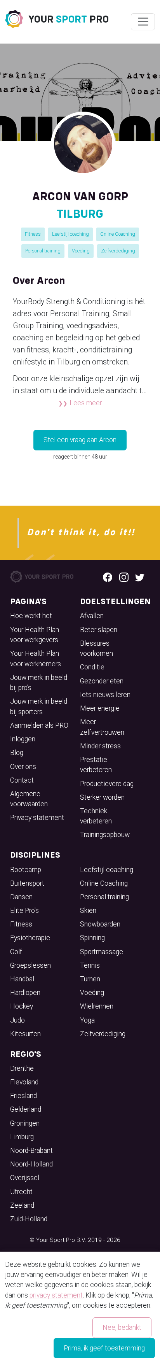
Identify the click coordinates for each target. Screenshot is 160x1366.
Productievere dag (107, 784)
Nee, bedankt (122, 1327)
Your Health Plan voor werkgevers (34, 635)
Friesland (23, 1096)
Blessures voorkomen (96, 648)
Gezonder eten (101, 681)
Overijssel (24, 1178)
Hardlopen (25, 992)
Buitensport (27, 883)
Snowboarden (100, 924)
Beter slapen (98, 630)
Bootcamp (25, 870)
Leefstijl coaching (70, 234)
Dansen (21, 897)
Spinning (92, 938)
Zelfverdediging (118, 251)
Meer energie (100, 708)
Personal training (43, 251)
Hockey (21, 1006)
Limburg (22, 1137)
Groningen (25, 1123)
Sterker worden (102, 797)
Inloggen (22, 739)
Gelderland (25, 1109)
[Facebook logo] (107, 577)
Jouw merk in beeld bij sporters (38, 706)
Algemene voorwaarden (29, 799)
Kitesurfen (25, 1034)
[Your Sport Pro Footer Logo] (42, 576)
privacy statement (56, 1295)
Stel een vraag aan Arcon (80, 440)
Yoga (87, 1020)
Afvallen (92, 616)
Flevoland (24, 1082)
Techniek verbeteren (96, 816)
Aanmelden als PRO (39, 725)
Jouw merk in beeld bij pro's (38, 683)
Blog (16, 753)
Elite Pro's (24, 910)
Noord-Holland (31, 1164)
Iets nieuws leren (105, 695)
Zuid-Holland (28, 1219)
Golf (16, 952)
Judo (17, 1020)
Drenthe (22, 1068)
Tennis (90, 965)
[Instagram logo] (124, 577)
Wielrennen (96, 1006)
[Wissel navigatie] (143, 21)
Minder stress (100, 746)
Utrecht (21, 1192)
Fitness (33, 234)
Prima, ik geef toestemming (104, 1348)
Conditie (92, 667)
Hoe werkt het (31, 616)
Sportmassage (101, 952)
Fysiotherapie (30, 938)
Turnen (90, 979)
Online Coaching (117, 234)
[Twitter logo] (139, 577)
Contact (22, 780)
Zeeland (22, 1205)
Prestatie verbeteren (96, 765)
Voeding (81, 251)
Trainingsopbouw (105, 835)
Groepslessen (30, 965)
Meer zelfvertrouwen (102, 727)
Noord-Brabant (31, 1150)
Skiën (88, 910)
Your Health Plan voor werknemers (35, 658)
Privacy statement (37, 817)
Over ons (23, 767)
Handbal (22, 979)
